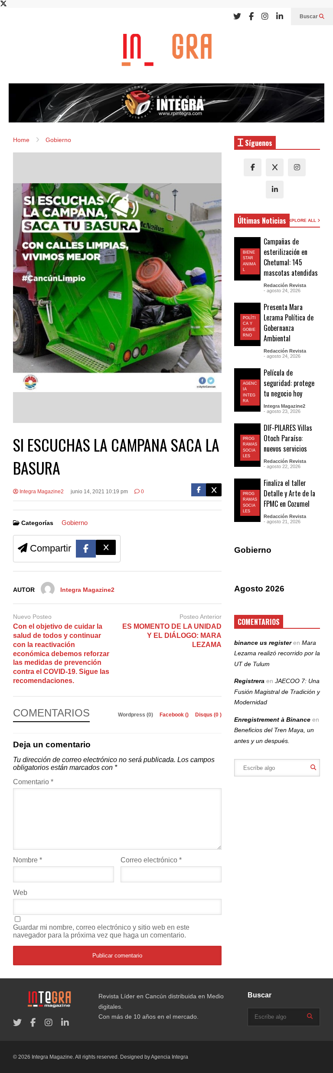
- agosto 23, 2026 (282, 411)
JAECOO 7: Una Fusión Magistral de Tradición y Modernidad (277, 691)
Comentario (33, 782)
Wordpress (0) (136, 715)
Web (20, 892)
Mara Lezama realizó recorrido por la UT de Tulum (277, 653)
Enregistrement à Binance (272, 719)
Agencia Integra (169, 1057)
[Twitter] (237, 16)
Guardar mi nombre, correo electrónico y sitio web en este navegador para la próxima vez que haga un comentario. (101, 931)
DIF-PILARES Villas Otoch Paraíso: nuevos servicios (288, 438)
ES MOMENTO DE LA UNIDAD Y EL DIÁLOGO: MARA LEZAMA (172, 635)
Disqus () (208, 715)
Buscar (309, 16)
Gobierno (75, 522)
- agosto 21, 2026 (282, 521)
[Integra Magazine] (166, 54)
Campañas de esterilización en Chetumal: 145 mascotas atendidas (291, 257)
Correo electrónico (151, 860)
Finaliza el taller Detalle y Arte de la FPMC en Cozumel (289, 493)
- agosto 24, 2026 (282, 290)
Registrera (249, 680)
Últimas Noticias (262, 220)
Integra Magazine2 (41, 492)
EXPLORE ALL (301, 220)
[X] (275, 167)
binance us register (262, 642)
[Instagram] (264, 16)
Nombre (27, 860)
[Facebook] (251, 16)
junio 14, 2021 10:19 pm (99, 492)
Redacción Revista (285, 285)
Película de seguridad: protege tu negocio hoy (289, 383)
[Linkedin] (279, 16)
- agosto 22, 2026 (282, 466)
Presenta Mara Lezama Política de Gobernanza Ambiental (288, 322)
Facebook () (175, 715)
